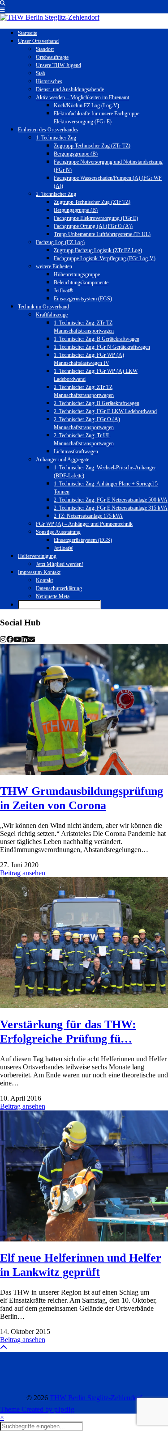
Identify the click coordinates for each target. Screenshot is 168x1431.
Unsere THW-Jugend (58, 65)
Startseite (27, 33)
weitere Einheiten (54, 266)
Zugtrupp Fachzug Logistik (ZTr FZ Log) (98, 250)
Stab (40, 73)
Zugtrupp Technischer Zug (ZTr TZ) (92, 146)
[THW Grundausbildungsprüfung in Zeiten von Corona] (84, 709)
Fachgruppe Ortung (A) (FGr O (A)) (93, 226)
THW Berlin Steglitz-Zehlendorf (96, 1397)
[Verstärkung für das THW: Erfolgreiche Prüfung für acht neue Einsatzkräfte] (84, 942)
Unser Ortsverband (38, 41)
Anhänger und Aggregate (62, 459)
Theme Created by (37, 1409)
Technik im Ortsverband (43, 307)
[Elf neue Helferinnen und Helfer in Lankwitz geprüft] (84, 1175)
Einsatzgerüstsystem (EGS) (83, 298)
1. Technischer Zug (56, 138)
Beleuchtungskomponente (81, 282)
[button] (2, 10)
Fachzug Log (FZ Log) (60, 242)
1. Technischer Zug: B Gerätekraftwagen (96, 339)
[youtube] (17, 639)
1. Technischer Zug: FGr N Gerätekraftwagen (102, 347)
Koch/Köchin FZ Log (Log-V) (86, 105)
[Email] (31, 639)
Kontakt (44, 580)
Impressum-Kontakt (39, 572)
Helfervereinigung (37, 556)
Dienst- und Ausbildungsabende (70, 89)
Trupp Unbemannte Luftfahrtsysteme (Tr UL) (102, 234)
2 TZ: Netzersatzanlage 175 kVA (88, 516)
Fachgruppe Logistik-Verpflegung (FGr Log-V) (104, 258)
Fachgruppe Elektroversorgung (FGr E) (96, 218)
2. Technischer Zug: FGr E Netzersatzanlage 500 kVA (111, 500)
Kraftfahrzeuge (52, 315)
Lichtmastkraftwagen (76, 451)
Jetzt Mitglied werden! (59, 564)
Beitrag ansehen (22, 873)
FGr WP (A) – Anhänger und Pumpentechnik (84, 524)
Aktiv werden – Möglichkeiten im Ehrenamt (82, 97)
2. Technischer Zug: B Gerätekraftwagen (96, 403)
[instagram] (3, 639)
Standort (45, 49)
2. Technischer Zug (56, 194)
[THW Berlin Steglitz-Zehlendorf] (49, 17)
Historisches (49, 81)
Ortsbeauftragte (52, 57)
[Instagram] (21, 1373)
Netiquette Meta (52, 596)
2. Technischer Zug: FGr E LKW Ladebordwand (105, 411)
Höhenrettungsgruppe (77, 274)
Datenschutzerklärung (59, 588)
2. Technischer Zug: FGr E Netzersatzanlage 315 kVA (111, 508)
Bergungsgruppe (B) (76, 154)
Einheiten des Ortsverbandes (48, 130)
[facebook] (9, 639)
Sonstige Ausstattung (58, 532)
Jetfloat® (63, 290)
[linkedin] (25, 639)
